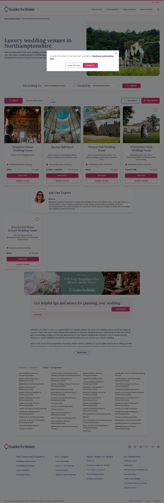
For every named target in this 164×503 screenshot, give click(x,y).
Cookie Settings (73, 65)
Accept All (90, 65)
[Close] (115, 53)
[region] (83, 60)
